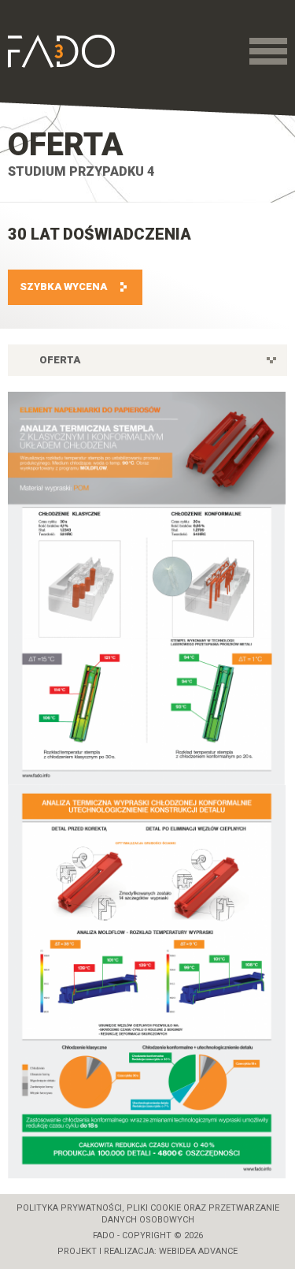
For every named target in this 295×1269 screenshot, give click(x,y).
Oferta (66, 144)
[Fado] (61, 51)
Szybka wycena (63, 286)
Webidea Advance (198, 1251)
